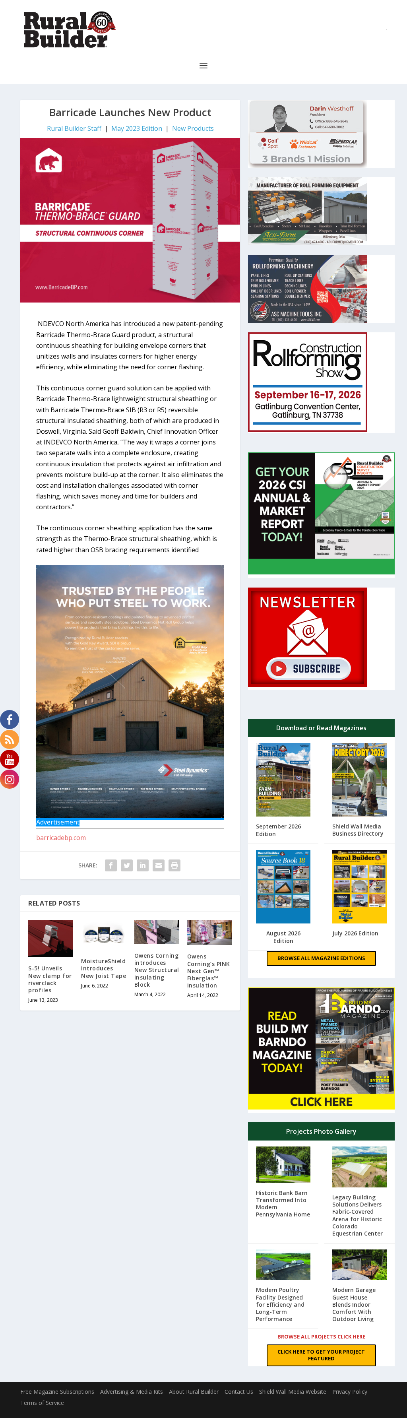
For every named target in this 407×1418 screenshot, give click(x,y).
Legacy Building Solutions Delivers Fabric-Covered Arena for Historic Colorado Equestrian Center (357, 1215)
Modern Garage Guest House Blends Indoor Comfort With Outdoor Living (354, 1304)
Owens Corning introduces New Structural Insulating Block (156, 970)
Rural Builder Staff (74, 128)
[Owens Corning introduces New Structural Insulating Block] (156, 932)
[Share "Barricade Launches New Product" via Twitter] (127, 865)
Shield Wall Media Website (292, 1391)
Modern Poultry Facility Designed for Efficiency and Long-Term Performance (280, 1304)
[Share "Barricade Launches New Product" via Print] (174, 865)
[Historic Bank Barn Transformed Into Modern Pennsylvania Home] (283, 1165)
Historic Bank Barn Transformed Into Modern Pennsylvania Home (283, 1203)
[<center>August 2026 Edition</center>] (283, 887)
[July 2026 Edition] (359, 887)
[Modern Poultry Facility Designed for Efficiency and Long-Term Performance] (283, 1265)
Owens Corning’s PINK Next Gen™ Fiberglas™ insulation (208, 970)
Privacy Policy (349, 1391)
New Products (193, 128)
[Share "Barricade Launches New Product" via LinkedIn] (143, 865)
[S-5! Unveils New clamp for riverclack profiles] (50, 938)
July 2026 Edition (355, 933)
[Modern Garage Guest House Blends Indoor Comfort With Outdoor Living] (359, 1265)
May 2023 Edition (136, 128)
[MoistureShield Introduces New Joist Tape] (103, 935)
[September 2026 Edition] (283, 781)
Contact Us (239, 1391)
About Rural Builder (194, 1391)
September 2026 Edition (278, 829)
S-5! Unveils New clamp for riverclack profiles (50, 979)
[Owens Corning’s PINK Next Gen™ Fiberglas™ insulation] (209, 932)
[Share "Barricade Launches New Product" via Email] (159, 865)
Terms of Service (42, 1402)
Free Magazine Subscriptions (57, 1391)
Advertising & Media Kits (131, 1391)
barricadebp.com (61, 837)
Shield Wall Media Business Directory (358, 829)
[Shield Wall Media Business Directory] (359, 780)
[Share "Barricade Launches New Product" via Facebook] (111, 865)
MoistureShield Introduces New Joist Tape (103, 968)
